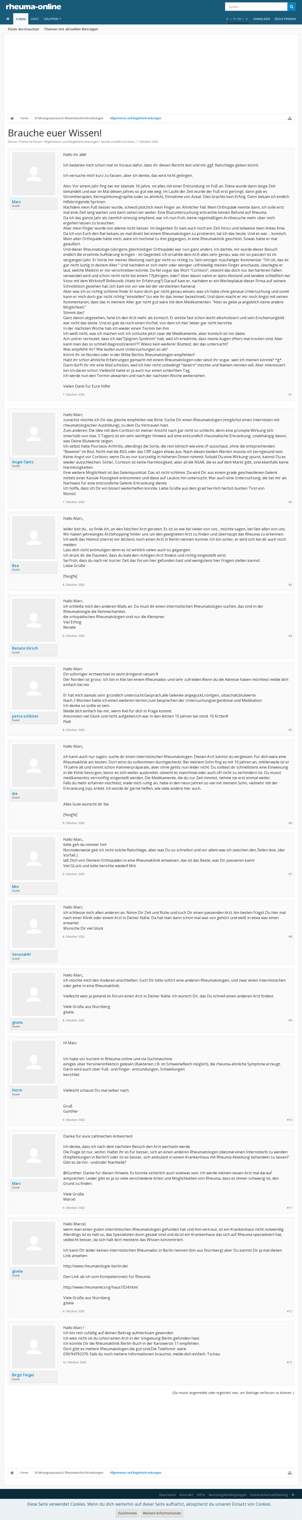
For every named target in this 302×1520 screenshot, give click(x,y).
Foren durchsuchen (23, 29)
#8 (290, 937)
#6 (290, 823)
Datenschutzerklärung (269, 1494)
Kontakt (186, 1494)
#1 (290, 395)
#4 (290, 636)
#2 (290, 502)
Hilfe (201, 1494)
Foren (21, 19)
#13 (289, 1362)
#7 (290, 874)
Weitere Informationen (162, 1513)
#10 (289, 1120)
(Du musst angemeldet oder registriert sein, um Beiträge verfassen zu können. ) (233, 1392)
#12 (289, 1311)
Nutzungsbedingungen (228, 1494)
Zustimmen (127, 1513)
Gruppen (51, 19)
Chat (35, 19)
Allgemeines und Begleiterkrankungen (71, 141)
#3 (290, 585)
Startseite (167, 1494)
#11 (289, 1208)
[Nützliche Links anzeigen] (289, 118)
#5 (290, 730)
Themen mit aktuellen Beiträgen (71, 29)
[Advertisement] (151, 77)
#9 (290, 1020)
